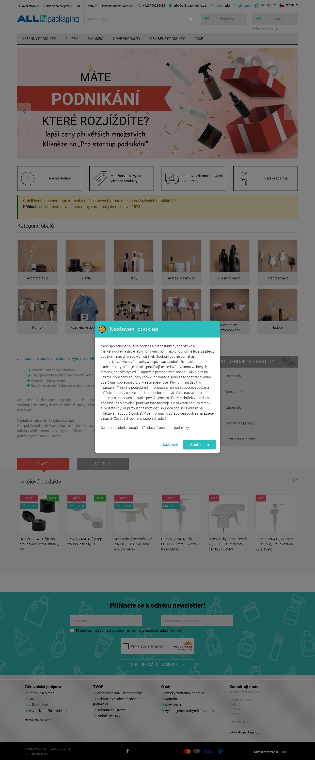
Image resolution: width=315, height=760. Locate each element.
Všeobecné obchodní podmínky (165, 427)
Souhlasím (199, 444)
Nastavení (169, 444)
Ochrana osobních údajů (119, 427)
